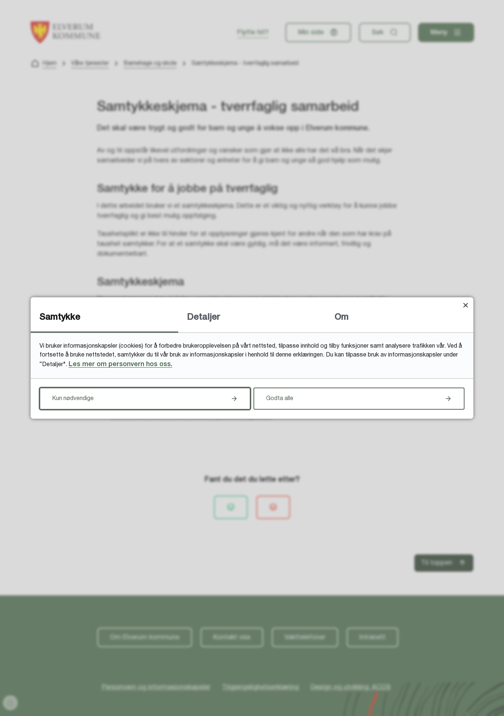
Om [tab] (342, 317)
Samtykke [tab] (59, 317)
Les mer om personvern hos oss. (120, 364)
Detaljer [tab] (203, 317)
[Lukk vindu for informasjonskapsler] (465, 305)
